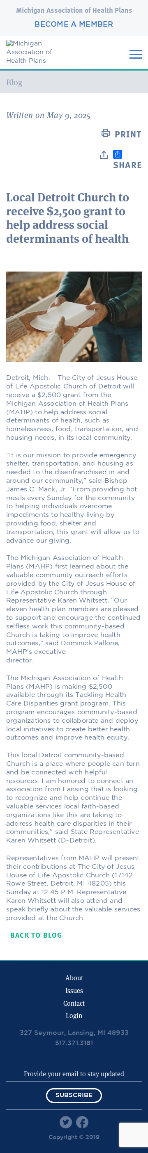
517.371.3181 (74, 1043)
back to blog (36, 935)
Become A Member (74, 24)
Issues (74, 990)
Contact (74, 1003)
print (128, 134)
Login (74, 1015)
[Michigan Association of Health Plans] (37, 61)
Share (127, 165)
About (74, 978)
